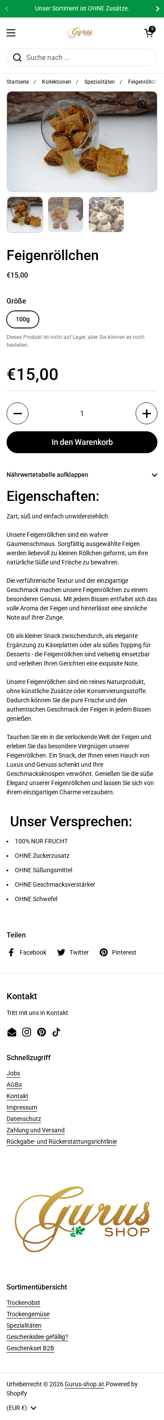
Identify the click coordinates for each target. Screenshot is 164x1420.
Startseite (18, 82)
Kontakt (17, 1095)
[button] (148, 33)
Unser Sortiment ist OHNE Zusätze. (82, 8)
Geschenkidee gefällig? (37, 1336)
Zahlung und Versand (36, 1130)
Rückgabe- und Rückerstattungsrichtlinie (62, 1141)
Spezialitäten (99, 82)
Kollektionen (56, 82)
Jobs (13, 1073)
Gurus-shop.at (84, 1384)
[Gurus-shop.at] (79, 33)
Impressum (22, 1107)
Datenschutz (24, 1118)
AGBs (14, 1084)
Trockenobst (23, 1302)
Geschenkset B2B (30, 1348)
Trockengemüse (28, 1314)
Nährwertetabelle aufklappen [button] (47, 474)
